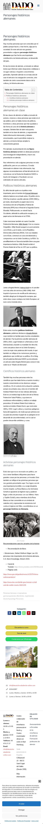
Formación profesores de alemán (35, 741)
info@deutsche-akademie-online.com (22, 685)
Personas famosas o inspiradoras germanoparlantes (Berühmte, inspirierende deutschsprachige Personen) (18, 596)
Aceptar (21, 804)
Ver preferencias (21, 816)
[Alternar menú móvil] (38, 5)
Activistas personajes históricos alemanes (21, 100)
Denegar (21, 810)
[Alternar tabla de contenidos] (32, 90)
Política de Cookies (10, 821)
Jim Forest (21, 541)
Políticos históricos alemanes (16, 96)
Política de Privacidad (23, 821)
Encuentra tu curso (21, 627)
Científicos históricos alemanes (18, 98)
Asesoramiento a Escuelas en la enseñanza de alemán (35, 730)
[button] (40, 781)
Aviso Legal (34, 821)
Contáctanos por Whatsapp (21, 639)
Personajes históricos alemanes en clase (20, 93)
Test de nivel (21, 633)
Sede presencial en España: (21, 752)
